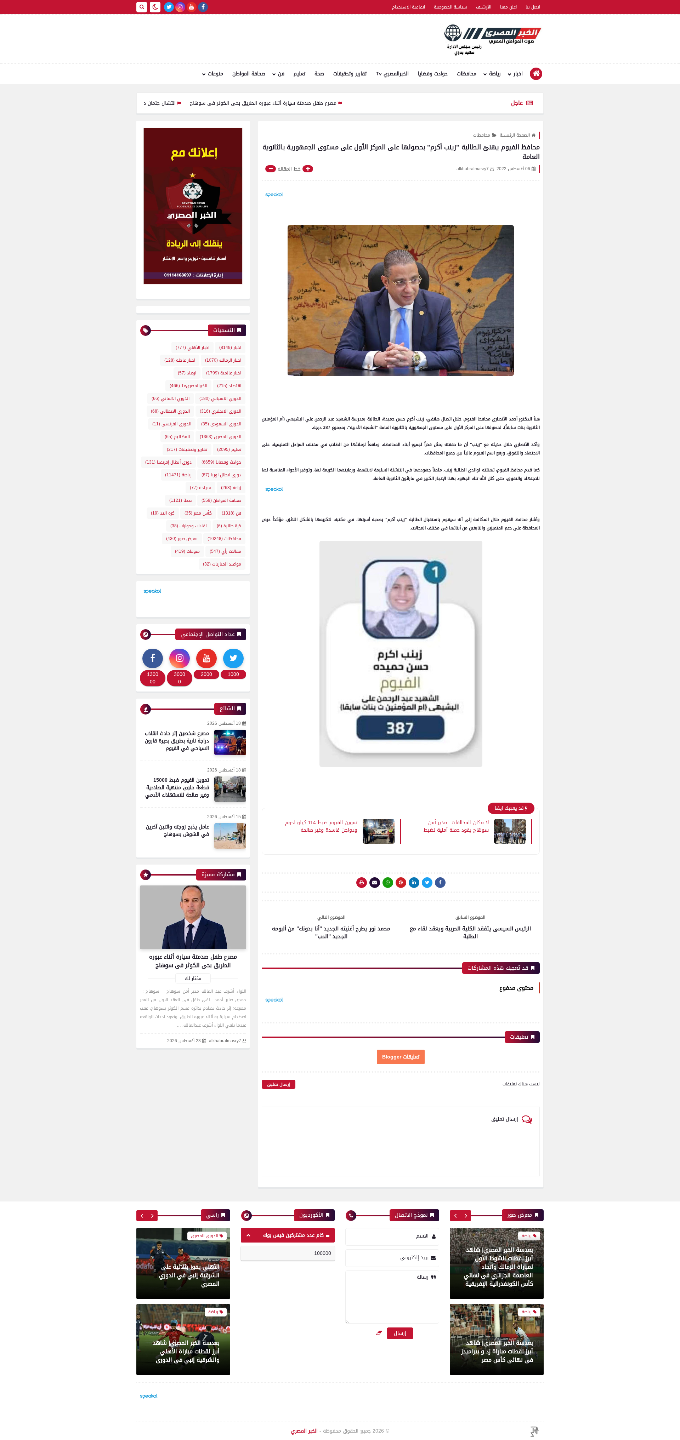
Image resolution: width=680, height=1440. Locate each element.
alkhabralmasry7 (225, 1041)
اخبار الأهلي (192, 347)
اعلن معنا (508, 7)
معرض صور (182, 539)
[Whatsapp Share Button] (387, 882)
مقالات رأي (225, 551)
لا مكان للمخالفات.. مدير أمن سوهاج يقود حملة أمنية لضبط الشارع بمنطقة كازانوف (456, 826)
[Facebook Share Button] (440, 882)
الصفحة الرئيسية (515, 135)
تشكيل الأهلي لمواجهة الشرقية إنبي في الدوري (189, 1369)
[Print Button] (361, 882)
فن (281, 74)
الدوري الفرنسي (171, 424)
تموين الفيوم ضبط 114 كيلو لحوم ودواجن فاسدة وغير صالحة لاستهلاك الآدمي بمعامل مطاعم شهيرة (321, 826)
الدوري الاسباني (220, 398)
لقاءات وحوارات (188, 526)
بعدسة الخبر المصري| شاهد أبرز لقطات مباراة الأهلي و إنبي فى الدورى (499, 1351)
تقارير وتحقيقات (350, 74)
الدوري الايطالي (170, 411)
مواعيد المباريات (222, 564)
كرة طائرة (229, 526)
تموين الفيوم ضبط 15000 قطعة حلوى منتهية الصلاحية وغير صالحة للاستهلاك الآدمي (177, 787)
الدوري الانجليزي (220, 411)
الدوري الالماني (170, 398)
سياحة (200, 488)
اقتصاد (229, 386)
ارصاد (187, 373)
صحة (319, 74)
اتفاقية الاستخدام (408, 7)
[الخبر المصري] (490, 39)
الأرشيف (483, 7)
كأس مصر (198, 513)
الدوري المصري (220, 437)
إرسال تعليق (278, 1084)
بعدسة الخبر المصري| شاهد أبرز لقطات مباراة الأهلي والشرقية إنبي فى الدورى (186, 1289)
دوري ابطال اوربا (221, 475)
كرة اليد (163, 513)
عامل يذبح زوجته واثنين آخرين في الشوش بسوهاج (177, 830)
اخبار (518, 74)
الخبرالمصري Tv (392, 74)
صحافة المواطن (248, 74)
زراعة (231, 488)
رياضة (495, 74)
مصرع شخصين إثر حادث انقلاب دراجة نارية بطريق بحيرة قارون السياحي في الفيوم (177, 741)
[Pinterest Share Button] (414, 882)
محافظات (466, 74)
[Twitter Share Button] (427, 882)
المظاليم (177, 437)
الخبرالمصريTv (188, 386)
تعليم (299, 74)
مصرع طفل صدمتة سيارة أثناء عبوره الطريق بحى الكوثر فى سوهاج (311, 103)
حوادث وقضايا (433, 74)
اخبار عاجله (179, 360)
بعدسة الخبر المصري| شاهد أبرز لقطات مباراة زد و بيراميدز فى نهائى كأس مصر (497, 1275)
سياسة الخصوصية (450, 7)
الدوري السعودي (221, 424)
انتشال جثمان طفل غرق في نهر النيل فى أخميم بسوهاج (161, 103)
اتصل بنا (533, 7)
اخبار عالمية (223, 373)
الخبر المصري (304, 1431)
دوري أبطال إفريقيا (168, 462)
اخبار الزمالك (223, 360)
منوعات (215, 74)
